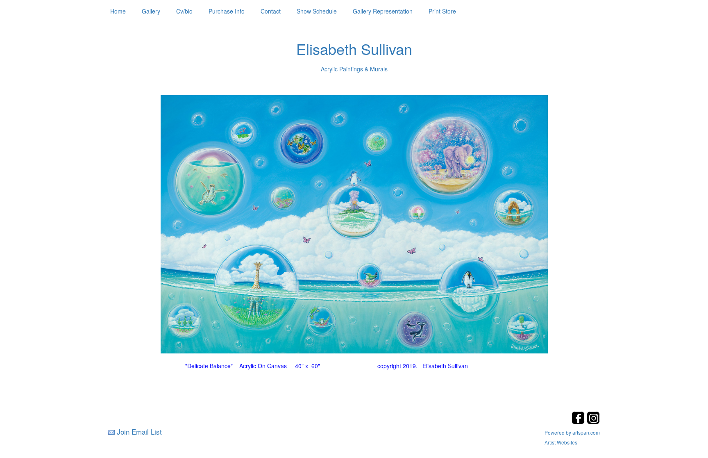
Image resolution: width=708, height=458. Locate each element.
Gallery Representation (383, 11)
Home (118, 11)
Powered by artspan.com (572, 432)
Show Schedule (317, 11)
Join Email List (139, 431)
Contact (271, 11)
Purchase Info (227, 11)
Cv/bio (184, 11)
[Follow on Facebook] (579, 422)
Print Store (442, 11)
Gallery (151, 11)
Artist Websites (561, 442)
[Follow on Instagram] (593, 422)
